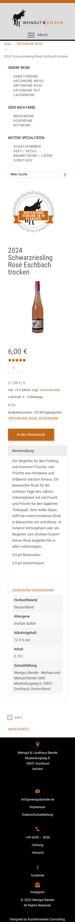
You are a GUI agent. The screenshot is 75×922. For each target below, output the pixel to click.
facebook (37, 875)
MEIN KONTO (18, 729)
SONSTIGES (22, 160)
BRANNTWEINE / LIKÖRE (33, 156)
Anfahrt (37, 769)
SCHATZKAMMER (27, 146)
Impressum (37, 807)
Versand (37, 852)
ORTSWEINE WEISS (28, 81)
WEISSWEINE (23, 116)
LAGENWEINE (24, 95)
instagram (37, 892)
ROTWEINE (22, 125)
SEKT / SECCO (25, 151)
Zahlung (37, 845)
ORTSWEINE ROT (26, 90)
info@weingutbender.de (37, 799)
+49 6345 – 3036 (37, 837)
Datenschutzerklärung (37, 815)
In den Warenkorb (31, 434)
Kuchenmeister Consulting (46, 919)
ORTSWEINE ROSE (30, 44)
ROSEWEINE (23, 121)
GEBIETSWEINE (25, 76)
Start (7, 44)
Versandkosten (49, 390)
